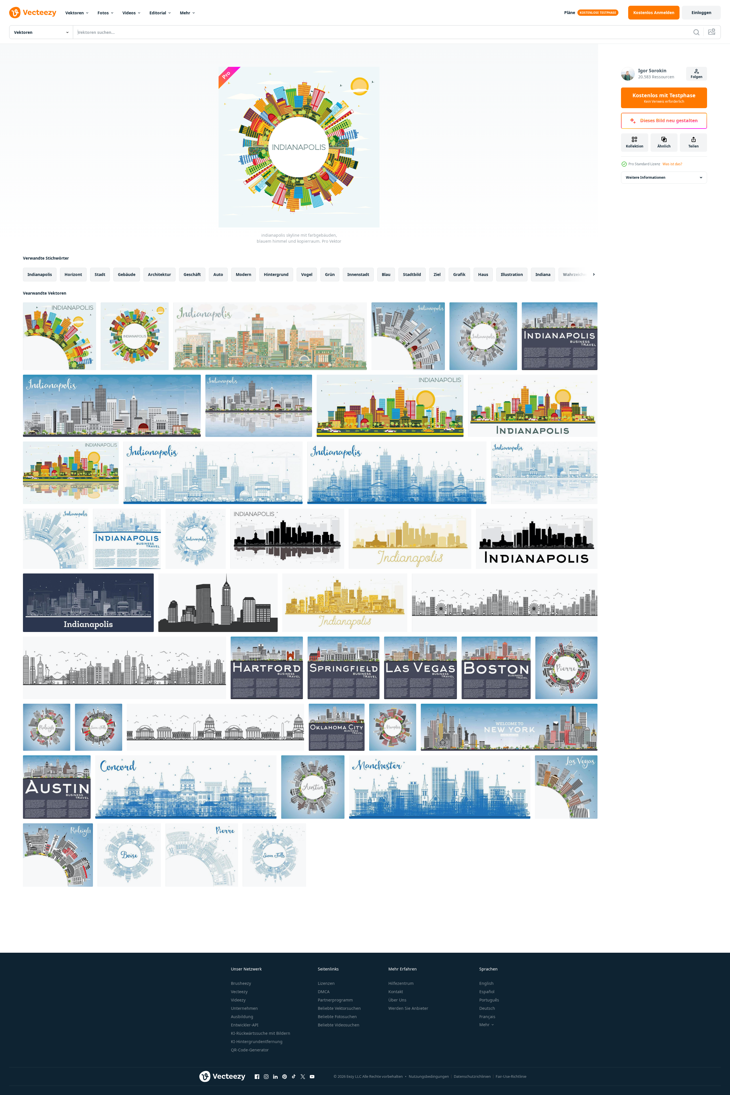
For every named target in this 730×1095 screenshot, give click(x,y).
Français (487, 1016)
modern (243, 274)
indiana (543, 274)
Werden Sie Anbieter (408, 1008)
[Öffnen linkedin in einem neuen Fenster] (275, 1076)
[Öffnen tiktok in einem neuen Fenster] (293, 1076)
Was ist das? (672, 164)
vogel (306, 274)
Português (489, 1000)
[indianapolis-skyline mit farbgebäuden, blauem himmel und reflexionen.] (71, 472)
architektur (159, 274)
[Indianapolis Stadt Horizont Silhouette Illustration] (218, 602)
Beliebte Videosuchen (338, 1025)
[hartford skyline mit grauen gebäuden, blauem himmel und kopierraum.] (267, 668)
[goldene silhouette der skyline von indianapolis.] (410, 539)
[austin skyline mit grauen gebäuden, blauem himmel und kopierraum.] (57, 787)
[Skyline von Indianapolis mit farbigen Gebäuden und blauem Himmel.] (390, 406)
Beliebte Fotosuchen (337, 1016)
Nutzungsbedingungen (429, 1076)
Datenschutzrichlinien (472, 1076)
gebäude (126, 274)
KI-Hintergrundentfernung (257, 1041)
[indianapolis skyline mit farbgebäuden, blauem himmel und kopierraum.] (59, 336)
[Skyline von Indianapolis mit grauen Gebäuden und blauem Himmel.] (112, 406)
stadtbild (412, 274)
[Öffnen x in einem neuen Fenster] (303, 1076)
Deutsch (487, 1008)
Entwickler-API (244, 1025)
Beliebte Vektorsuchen (339, 1008)
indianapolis (40, 274)
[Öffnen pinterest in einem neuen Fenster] (284, 1076)
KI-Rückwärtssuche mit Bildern (260, 1033)
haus (483, 274)
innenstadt (358, 274)
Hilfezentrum (401, 983)
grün (330, 274)
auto (218, 274)
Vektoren (74, 12)
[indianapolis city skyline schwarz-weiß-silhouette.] (536, 539)
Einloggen (701, 12)
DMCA (324, 991)
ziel (437, 274)
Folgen (696, 76)
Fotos (103, 12)
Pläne (569, 12)
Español (487, 991)
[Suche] (696, 32)
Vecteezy (239, 991)
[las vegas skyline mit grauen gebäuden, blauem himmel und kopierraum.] (420, 668)
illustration (512, 274)
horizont (73, 274)
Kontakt (395, 991)
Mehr (185, 12)
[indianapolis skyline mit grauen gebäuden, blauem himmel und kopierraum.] (408, 336)
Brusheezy (241, 983)
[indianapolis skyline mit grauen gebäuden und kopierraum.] (559, 336)
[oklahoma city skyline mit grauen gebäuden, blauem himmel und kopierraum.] (337, 727)
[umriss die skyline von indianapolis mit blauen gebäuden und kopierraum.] (55, 539)
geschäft (192, 274)
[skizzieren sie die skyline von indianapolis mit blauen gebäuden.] (213, 472)
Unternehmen (244, 1008)
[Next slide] (589, 274)
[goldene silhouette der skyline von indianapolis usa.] (344, 602)
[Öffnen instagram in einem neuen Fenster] (266, 1076)
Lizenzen (326, 983)
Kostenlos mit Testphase (664, 98)
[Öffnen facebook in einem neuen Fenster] (257, 1076)
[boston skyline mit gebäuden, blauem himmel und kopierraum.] (496, 668)
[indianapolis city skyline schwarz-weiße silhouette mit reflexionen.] (287, 539)
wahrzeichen (576, 274)
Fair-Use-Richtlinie (511, 1076)
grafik (459, 274)
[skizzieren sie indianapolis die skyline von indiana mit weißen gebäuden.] (88, 602)
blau (386, 274)
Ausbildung (242, 1016)
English (486, 983)
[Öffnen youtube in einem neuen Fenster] (312, 1076)
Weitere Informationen (645, 177)
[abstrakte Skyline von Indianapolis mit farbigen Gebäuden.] (270, 336)
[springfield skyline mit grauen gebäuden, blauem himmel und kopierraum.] (343, 668)
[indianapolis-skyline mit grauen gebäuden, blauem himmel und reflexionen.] (258, 406)
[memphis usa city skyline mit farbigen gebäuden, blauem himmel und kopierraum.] (392, 727)
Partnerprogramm (335, 1000)
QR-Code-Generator (250, 1050)
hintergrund (276, 274)
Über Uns (397, 1000)
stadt (100, 274)
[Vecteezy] (32, 12)
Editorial (157, 12)
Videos (129, 12)
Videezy (238, 1000)
